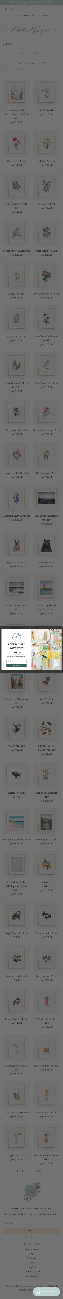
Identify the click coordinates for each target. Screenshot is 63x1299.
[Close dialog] (59, 631)
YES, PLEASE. (16, 665)
